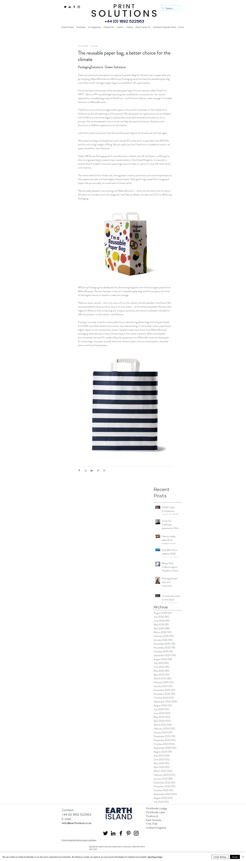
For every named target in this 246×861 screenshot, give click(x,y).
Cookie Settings (220, 857)
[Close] (242, 857)
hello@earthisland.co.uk (76, 823)
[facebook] (74, 6)
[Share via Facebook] (79, 470)
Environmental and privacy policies (79, 840)
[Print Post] (104, 470)
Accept (235, 857)
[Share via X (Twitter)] (85, 470)
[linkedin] (69, 6)
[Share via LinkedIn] (91, 470)
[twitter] (65, 6)
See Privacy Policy (155, 857)
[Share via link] (98, 470)
